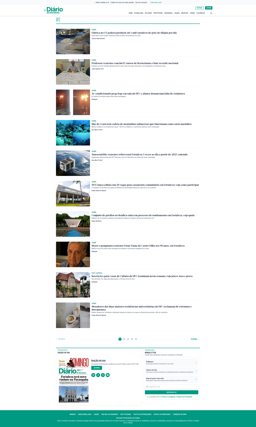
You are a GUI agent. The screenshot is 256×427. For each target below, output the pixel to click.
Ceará (94, 30)
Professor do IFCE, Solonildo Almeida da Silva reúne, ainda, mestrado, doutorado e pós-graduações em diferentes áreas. (129, 66)
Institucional (125, 414)
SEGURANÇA (168, 13)
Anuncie (73, 414)
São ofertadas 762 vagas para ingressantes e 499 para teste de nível (113, 279)
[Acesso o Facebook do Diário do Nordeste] (98, 375)
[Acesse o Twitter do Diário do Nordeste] (103, 375)
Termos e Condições (168, 397)
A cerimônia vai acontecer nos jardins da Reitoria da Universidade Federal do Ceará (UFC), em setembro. (124, 188)
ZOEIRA (192, 13)
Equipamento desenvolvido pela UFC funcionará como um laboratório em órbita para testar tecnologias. (123, 157)
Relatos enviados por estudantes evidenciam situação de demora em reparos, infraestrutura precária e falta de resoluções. (130, 312)
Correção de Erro (179, 414)
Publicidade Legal (155, 2)
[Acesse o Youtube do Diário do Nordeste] (108, 375)
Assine (96, 414)
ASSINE (208, 8)
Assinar (97, 368)
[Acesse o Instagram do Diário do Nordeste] (93, 375)
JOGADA (177, 13)
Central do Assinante (109, 414)
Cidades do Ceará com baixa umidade (122, 2)
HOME (131, 13)
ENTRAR (199, 8)
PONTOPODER (158, 13)
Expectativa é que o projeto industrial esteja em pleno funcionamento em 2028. (116, 36)
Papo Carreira (97, 273)
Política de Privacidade (184, 397)
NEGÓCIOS (184, 13)
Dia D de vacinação (141, 2)
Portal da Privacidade (162, 414)
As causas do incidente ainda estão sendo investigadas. (109, 96)
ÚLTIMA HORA (138, 13)
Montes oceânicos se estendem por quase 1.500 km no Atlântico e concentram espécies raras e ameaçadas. (126, 127)
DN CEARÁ (148, 13)
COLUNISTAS (200, 13)
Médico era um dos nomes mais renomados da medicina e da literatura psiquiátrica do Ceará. (120, 248)
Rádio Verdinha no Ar (102, 2)
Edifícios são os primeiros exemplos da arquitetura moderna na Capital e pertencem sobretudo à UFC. (123, 218)
